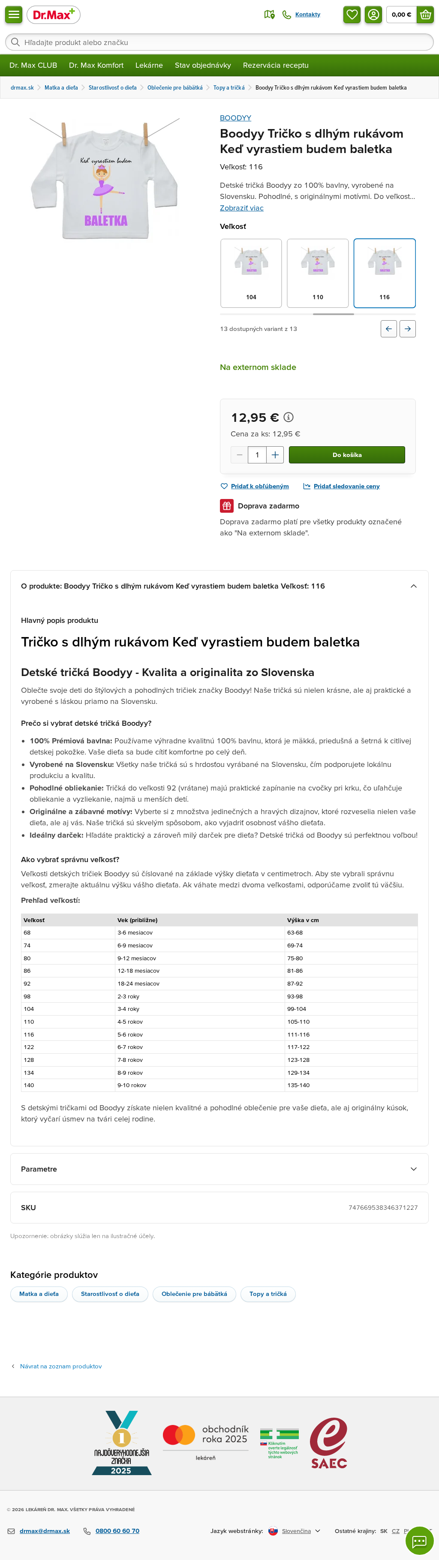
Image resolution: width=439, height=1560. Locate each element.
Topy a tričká (268, 1293)
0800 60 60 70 (117, 1530)
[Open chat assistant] (420, 1541)
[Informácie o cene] (288, 417)
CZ (396, 1530)
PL (407, 1530)
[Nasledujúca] (408, 328)
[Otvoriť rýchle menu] (13, 14)
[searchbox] (219, 42)
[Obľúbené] (352, 14)
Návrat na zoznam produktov (61, 1366)
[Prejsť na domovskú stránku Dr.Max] (54, 14)
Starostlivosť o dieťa (110, 1293)
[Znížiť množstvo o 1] (239, 454)
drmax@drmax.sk (45, 1530)
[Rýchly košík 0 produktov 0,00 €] (425, 14)
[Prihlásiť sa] (373, 14)
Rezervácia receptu (276, 64)
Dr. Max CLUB (33, 64)
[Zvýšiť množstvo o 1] (275, 454)
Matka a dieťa (39, 1293)
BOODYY (235, 117)
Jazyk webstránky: (236, 1530)
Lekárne (149, 64)
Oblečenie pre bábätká (194, 1293)
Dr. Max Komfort (96, 64)
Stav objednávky (203, 64)
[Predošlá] (389, 328)
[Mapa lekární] (270, 14)
